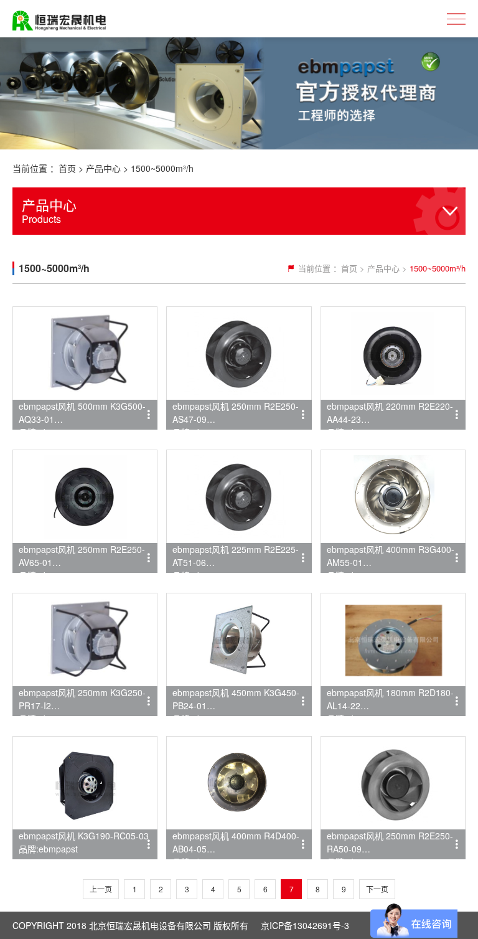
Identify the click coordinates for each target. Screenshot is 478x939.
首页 (67, 168)
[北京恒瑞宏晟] (59, 18)
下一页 (377, 889)
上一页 (101, 889)
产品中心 (103, 168)
